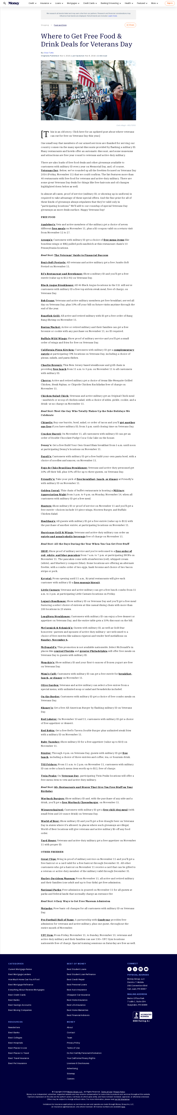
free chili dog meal (115, 809)
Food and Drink (60, 25)
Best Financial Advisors (78, 1015)
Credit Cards (89, 3)
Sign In (170, 3)
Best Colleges (15, 1038)
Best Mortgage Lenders (19, 974)
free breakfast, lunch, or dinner (97, 479)
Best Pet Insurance (17, 1063)
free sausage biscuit (87, 582)
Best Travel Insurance (18, 1058)
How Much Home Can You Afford (23, 980)
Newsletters (14, 1027)
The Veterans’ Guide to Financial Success (81, 255)
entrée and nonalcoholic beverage (63, 536)
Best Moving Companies (20, 1010)
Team (69, 1038)
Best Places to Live (17, 1048)
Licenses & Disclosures (78, 1063)
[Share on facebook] (129, 969)
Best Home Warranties (77, 1010)
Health (128, 3)
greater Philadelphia (93, 651)
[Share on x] (135, 969)
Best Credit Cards (17, 995)
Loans (58, 3)
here (123, 1107)
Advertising (72, 1068)
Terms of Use (73, 1048)
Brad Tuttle (49, 53)
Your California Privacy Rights (81, 1058)
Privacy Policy (73, 1043)
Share (131, 25)
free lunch (59, 369)
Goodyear (104, 919)
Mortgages (72, 3)
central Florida (64, 651)
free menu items (114, 239)
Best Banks (13, 1000)
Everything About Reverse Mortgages (26, 990)
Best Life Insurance (76, 1005)
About (70, 1027)
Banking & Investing (110, 3)
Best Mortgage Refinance (20, 985)
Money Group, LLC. (75, 1092)
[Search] (4, 3)
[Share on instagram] (140, 969)
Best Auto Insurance (77, 990)
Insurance (44, 3)
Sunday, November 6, (54, 639)
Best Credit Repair (76, 980)
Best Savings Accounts (19, 1005)
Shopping (45, 25)
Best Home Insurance (77, 1000)
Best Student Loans (76, 969)
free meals (58, 228)
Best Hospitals (15, 1043)
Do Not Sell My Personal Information (84, 1053)
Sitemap (71, 1074)
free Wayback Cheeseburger (80, 802)
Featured (141, 3)
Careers (71, 1079)
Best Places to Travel (18, 1053)
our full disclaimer (122, 1099)
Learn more (112, 16)
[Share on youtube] (146, 969)
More (153, 3)
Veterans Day (49, 170)
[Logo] (13, 3)
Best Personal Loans (77, 985)
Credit (31, 3)
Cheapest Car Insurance (78, 995)
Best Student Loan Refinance (81, 974)
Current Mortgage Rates (20, 969)
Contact (71, 1033)
